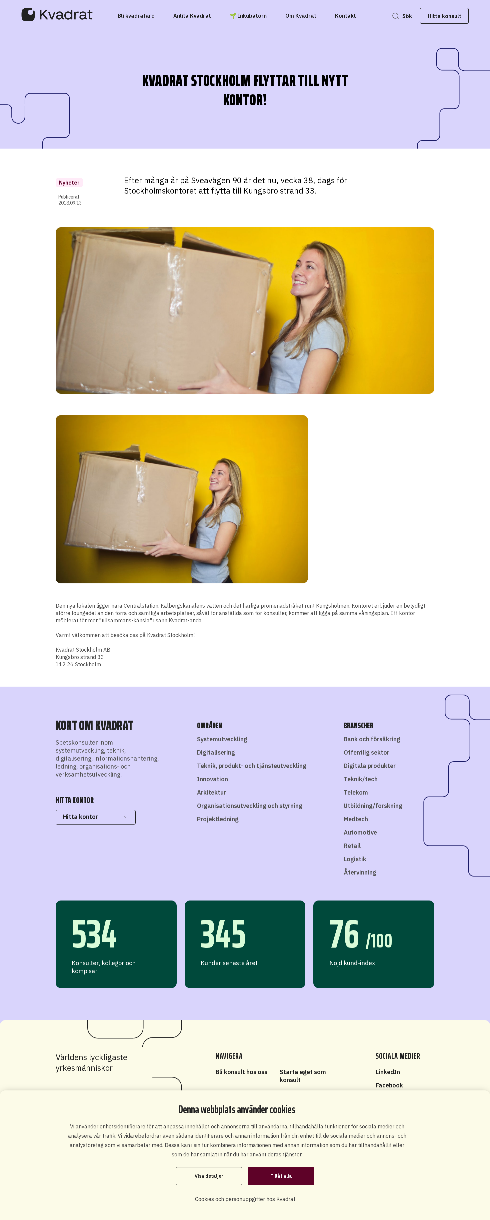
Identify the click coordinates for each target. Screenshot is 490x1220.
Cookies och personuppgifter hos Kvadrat (245, 1199)
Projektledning (218, 819)
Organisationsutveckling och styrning (249, 806)
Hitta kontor (80, 817)
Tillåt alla (281, 1176)
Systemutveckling (222, 739)
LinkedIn (388, 1072)
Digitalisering (216, 752)
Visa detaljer (209, 1176)
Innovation (212, 779)
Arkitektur (211, 792)
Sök (407, 16)
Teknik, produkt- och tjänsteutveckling (251, 766)
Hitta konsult (444, 16)
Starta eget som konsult (303, 1076)
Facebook (389, 1085)
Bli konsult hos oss (241, 1072)
